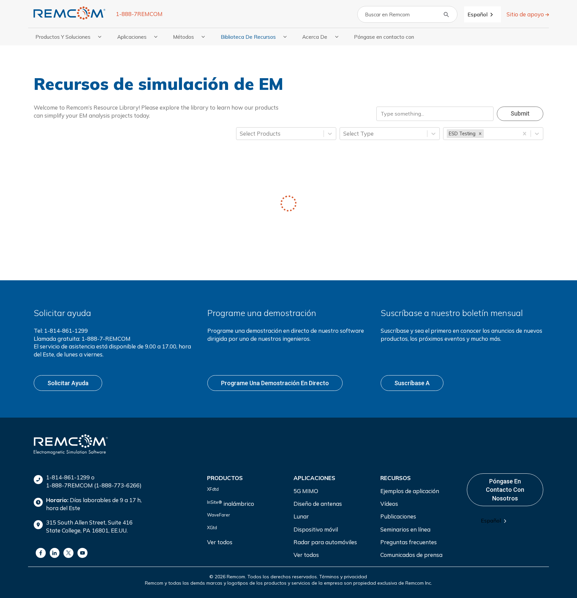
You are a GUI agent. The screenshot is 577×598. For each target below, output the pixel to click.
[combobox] (482, 14)
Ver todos (219, 542)
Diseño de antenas (318, 503)
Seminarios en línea (405, 529)
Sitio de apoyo (526, 14)
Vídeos (389, 503)
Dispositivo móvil (316, 529)
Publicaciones (398, 516)
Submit (520, 113)
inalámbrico (230, 503)
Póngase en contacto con (384, 36)
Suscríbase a (412, 383)
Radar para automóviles (325, 542)
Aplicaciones (314, 477)
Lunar (301, 516)
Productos (225, 477)
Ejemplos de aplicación (409, 490)
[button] (480, 133)
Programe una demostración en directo (275, 383)
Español (477, 14)
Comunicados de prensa (411, 554)
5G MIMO (306, 490)
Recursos (395, 477)
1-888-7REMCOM (139, 13)
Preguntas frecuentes (408, 542)
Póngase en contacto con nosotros (505, 489)
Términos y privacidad (343, 577)
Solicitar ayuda (67, 383)
